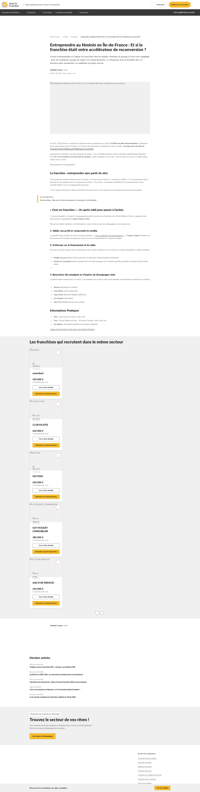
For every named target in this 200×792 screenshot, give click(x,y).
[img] (22, 12)
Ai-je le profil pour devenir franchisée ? (109, 235)
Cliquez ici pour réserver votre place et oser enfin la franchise (72, 329)
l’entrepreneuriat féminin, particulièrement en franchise (72, 149)
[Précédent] (97, 613)
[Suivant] (102, 613)
